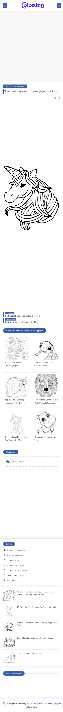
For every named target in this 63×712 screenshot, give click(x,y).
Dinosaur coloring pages (17, 570)
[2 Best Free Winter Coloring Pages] (17, 348)
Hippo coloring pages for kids (45, 438)
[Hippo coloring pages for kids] (46, 422)
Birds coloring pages (15, 565)
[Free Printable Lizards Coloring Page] (46, 348)
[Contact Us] (39, 682)
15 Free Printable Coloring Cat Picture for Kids (16, 438)
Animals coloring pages (15, 86)
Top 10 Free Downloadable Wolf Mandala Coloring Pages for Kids (46, 402)
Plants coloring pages (15, 575)
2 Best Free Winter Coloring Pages (13, 364)
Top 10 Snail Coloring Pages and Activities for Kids (15, 402)
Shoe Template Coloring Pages (29, 653)
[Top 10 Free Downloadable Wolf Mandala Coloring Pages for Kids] (46, 385)
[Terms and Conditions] (53, 689)
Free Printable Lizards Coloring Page (44, 364)
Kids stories (11, 580)
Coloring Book (13, 560)
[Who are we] (25, 682)
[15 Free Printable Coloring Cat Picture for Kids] (17, 422)
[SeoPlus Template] (4, 703)
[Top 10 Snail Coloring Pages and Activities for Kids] (17, 385)
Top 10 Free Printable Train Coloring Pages (35, 638)
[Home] (53, 682)
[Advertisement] (31, 47)
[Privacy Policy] (10, 682)
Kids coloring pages (15, 555)
